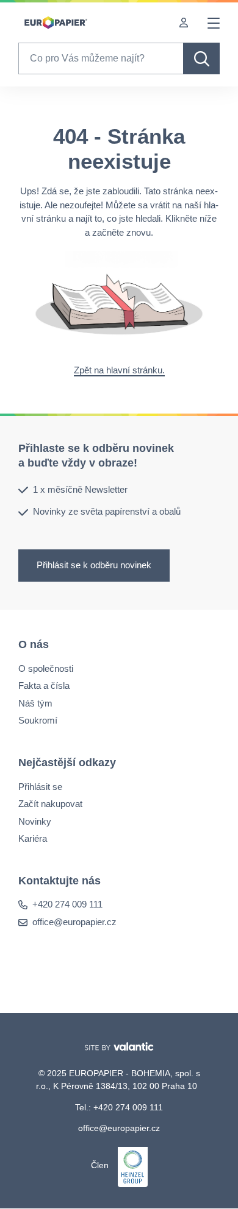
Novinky (34, 821)
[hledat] (201, 58)
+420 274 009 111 (67, 905)
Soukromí (37, 720)
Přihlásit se (40, 786)
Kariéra (32, 838)
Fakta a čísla (44, 685)
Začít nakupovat (50, 803)
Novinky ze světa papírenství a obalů (107, 512)
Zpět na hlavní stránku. (119, 370)
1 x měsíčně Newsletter (80, 489)
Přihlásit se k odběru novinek (94, 565)
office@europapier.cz (74, 922)
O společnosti (45, 668)
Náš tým (35, 703)
